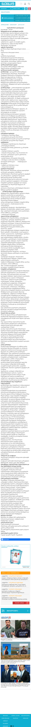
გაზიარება (6, 539)
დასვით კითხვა (19, 603)
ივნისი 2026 (26, 567)
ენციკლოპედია (5, 12)
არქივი (4, 567)
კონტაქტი (25, 718)
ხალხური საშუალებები (15, 589)
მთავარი (5, 715)
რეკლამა (15, 718)
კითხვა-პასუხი (15, 715)
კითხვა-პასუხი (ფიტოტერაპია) (10, 573)
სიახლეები (4, 8)
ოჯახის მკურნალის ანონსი (10, 546)
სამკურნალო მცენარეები (16, 582)
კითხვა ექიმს (16, 8)
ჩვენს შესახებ (5, 718)
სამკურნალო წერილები (15, 576)
